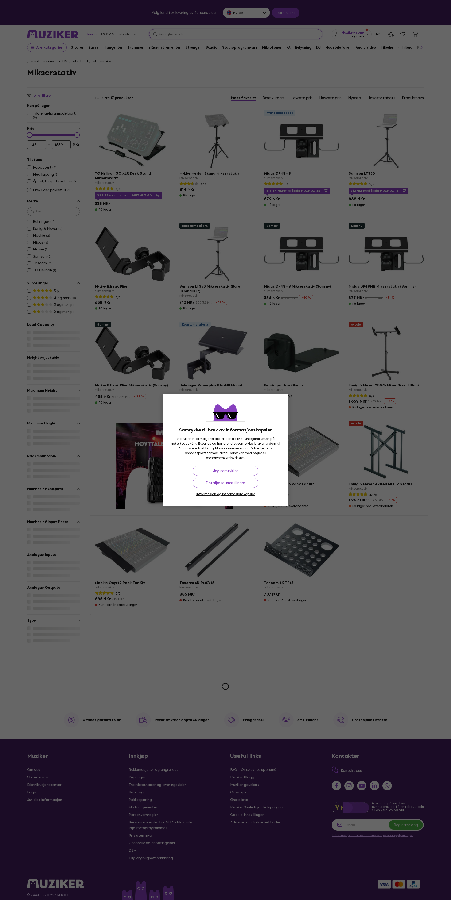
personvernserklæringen (225, 457)
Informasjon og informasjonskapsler (225, 494)
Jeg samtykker (225, 471)
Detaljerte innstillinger (225, 483)
